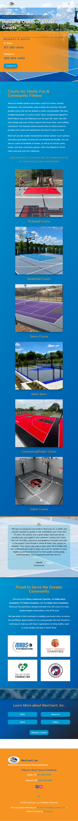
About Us (55, 714)
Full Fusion (48, 811)
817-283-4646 (13, 47)
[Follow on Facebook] (37, 786)
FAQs (22, 714)
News (22, 722)
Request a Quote (39, 732)
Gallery (55, 722)
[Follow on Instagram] (40, 786)
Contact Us (11, 66)
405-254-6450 (14, 58)
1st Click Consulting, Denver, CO (51, 807)
